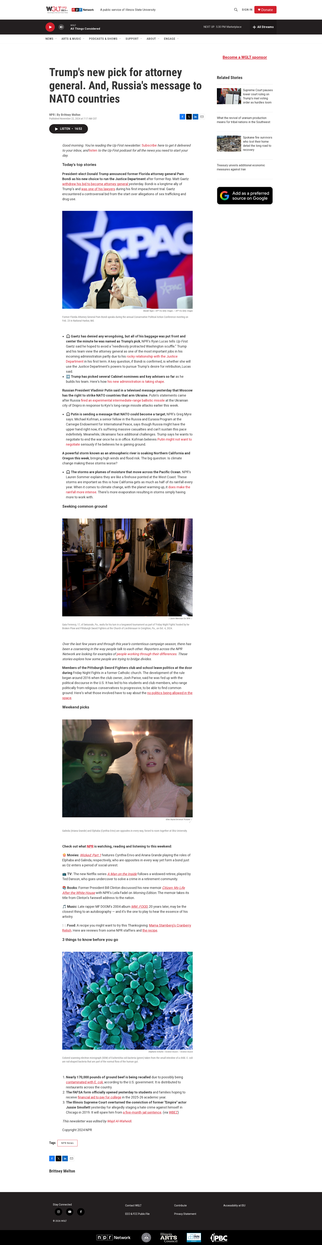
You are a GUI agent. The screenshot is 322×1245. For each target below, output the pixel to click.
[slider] (67, 27)
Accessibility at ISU (234, 1205)
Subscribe (149, 145)
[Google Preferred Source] (245, 195)
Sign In (247, 9)
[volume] (61, 27)
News (49, 38)
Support (132, 38)
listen (93, 150)
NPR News (67, 1143)
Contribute (180, 1205)
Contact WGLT (133, 1205)
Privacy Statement (185, 1214)
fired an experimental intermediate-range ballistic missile (123, 400)
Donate (267, 10)
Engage (169, 38)
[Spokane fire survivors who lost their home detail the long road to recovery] (229, 144)
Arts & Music (71, 38)
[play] (50, 27)
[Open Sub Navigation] (56, 38)
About (151, 38)
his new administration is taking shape (136, 381)
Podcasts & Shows (103, 38)
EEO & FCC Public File (137, 1214)
